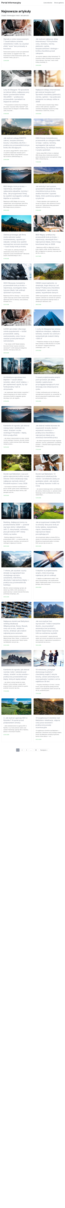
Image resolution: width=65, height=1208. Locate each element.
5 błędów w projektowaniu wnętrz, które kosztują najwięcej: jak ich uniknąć (46, 573)
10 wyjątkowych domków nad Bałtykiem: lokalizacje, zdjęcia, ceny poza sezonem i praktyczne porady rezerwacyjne (48, 722)
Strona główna (59, 3)
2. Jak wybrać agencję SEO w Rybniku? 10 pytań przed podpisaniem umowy (15, 720)
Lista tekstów (48, 3)
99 (36, 750)
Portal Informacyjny (11, 2)
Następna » (44, 750)
